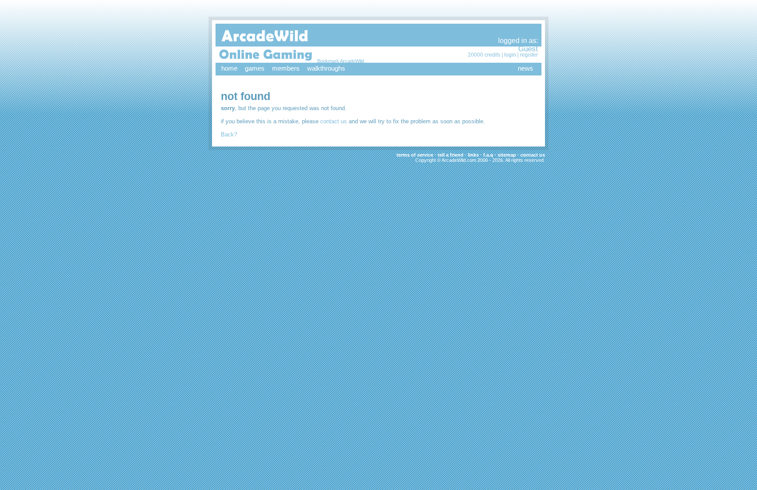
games (255, 68)
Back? (229, 134)
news (525, 68)
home (229, 68)
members (286, 68)
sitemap (507, 154)
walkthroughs (326, 68)
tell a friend (450, 154)
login (510, 55)
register (529, 55)
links (473, 154)
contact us (333, 121)
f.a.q (488, 154)
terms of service (414, 154)
